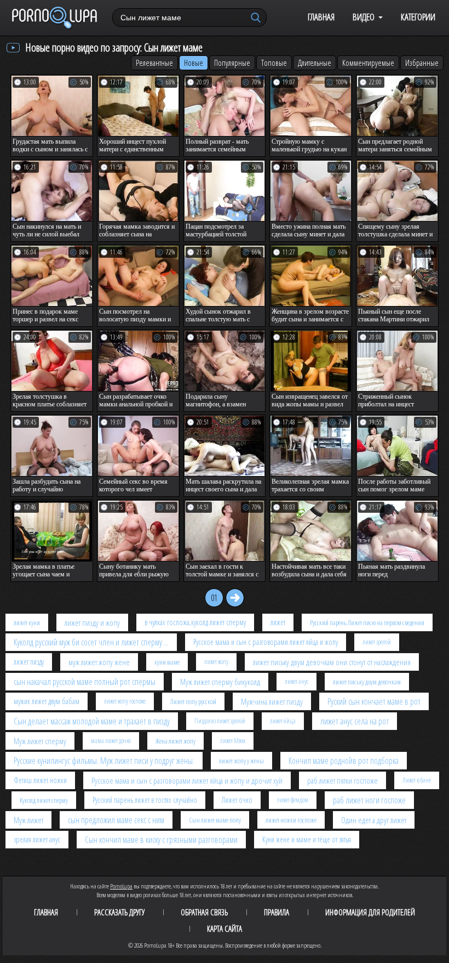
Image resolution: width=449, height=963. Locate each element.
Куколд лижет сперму (44, 800)
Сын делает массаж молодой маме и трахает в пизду (92, 721)
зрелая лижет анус (37, 839)
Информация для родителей (370, 912)
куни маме (167, 662)
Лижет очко (237, 800)
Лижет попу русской (193, 701)
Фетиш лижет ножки (40, 780)
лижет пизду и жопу (92, 622)
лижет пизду (29, 661)
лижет (277, 622)
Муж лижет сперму (40, 740)
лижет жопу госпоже (125, 701)
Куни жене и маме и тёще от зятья (306, 839)
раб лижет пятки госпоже (342, 780)
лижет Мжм (232, 740)
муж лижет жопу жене (99, 661)
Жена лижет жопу (175, 741)
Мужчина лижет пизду (272, 701)
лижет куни (27, 622)
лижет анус (296, 681)
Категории (418, 16)
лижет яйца (283, 721)
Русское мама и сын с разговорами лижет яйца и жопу (265, 642)
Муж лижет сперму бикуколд (220, 681)
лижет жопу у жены (241, 761)
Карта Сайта (224, 928)
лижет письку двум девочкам (367, 682)
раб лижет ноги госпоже (369, 800)
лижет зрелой (376, 642)
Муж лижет (28, 819)
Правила (276, 912)
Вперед (235, 597)
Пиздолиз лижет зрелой (219, 721)
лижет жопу (216, 661)
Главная (321, 16)
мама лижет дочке (111, 740)
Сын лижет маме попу (215, 820)
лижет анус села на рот (354, 721)
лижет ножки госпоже (291, 820)
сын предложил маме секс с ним (116, 820)
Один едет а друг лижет (373, 819)
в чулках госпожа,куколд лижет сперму (195, 622)
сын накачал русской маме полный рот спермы (85, 682)
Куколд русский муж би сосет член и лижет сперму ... (91, 642)
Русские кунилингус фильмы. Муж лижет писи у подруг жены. (104, 761)
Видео (364, 16)
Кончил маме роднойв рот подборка (344, 761)
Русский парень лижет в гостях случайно (145, 800)
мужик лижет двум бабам (46, 701)
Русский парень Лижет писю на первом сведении (367, 622)
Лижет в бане (416, 780)
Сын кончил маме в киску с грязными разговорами (161, 840)
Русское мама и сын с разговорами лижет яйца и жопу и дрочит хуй (187, 780)
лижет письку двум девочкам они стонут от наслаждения (332, 661)
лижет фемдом (292, 800)
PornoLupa (121, 886)
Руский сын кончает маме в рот (374, 701)
